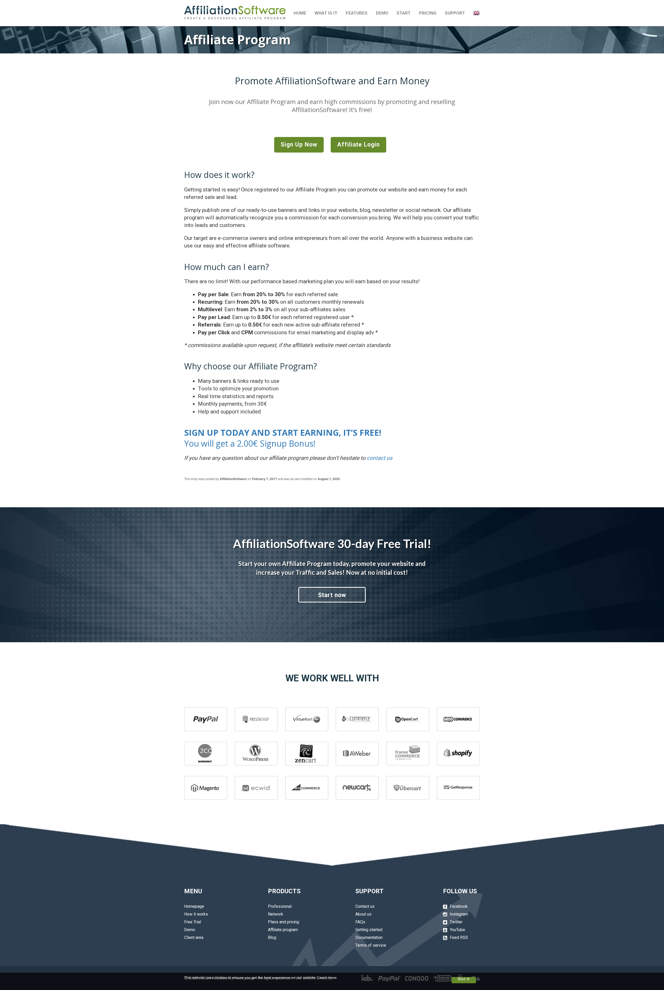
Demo (189, 929)
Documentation (369, 937)
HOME (300, 13)
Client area (193, 937)
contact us (379, 458)
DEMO (382, 13)
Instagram (459, 914)
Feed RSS (459, 937)
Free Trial (192, 921)
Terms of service (370, 945)
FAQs (360, 921)
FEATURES (357, 13)
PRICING (428, 13)
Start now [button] (332, 595)
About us (363, 914)
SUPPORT (455, 13)
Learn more (327, 977)
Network (275, 914)
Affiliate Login (358, 144)
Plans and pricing (283, 921)
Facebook (459, 906)
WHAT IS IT (326, 13)
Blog (272, 937)
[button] (476, 13)
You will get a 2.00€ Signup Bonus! (282, 438)
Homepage (194, 906)
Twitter (456, 921)
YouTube (457, 929)
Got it (463, 979)
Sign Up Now (299, 144)
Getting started (368, 929)
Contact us (365, 906)
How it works (196, 914)
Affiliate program (283, 929)
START (404, 13)
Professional (280, 906)
